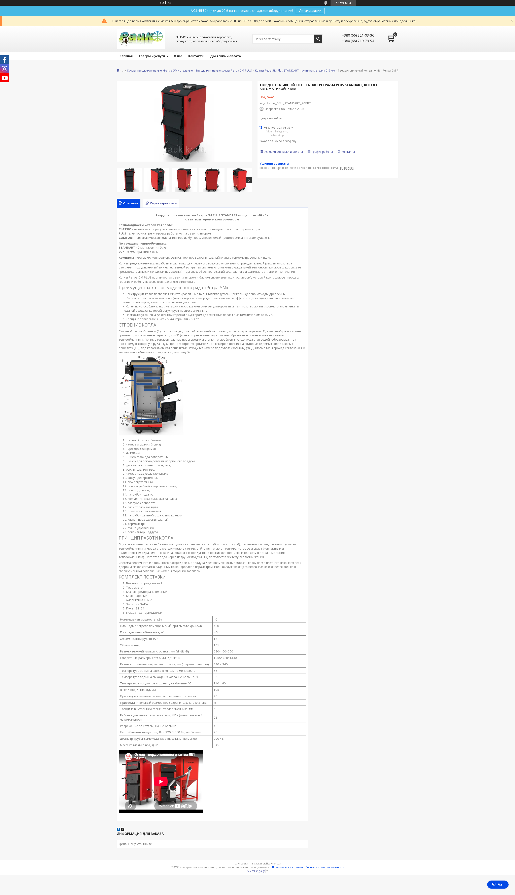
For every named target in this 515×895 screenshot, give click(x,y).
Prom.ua (276, 863)
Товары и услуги (152, 56)
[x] (122, 830)
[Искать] (318, 39)
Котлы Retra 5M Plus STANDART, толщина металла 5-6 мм (295, 70)
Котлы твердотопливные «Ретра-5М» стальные (160, 70)
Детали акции (310, 10)
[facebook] (118, 830)
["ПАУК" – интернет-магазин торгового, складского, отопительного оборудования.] (141, 39)
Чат (501, 884)
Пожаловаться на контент (287, 867)
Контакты (196, 56)
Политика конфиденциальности (325, 867)
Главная (126, 56)
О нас (178, 56)
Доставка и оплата (225, 56)
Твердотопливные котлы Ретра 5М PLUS (224, 70)
